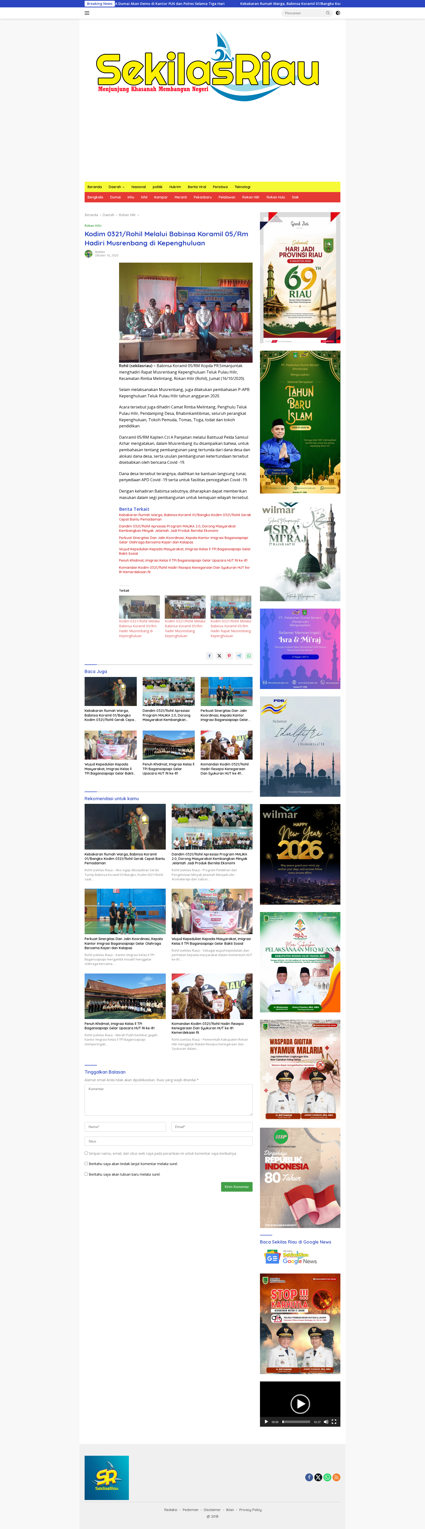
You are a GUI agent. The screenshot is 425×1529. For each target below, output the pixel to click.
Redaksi (100, 252)
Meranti (181, 197)
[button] (328, 13)
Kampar (161, 197)
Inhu (131, 197)
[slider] (296, 1422)
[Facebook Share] (209, 656)
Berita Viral (197, 187)
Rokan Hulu (276, 197)
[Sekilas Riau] (208, 65)
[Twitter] (318, 1477)
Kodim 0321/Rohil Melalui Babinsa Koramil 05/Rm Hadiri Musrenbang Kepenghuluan (185, 628)
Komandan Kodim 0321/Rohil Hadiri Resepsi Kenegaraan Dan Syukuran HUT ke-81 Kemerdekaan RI (185, 569)
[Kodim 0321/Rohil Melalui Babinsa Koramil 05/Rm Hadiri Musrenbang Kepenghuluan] (185, 607)
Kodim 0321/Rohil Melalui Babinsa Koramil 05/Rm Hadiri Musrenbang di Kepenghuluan (139, 628)
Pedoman (190, 1510)
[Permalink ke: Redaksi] (88, 253)
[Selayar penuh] (334, 1421)
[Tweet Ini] (219, 656)
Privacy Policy (250, 1510)
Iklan (230, 1510)
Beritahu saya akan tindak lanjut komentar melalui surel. (133, 1163)
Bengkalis (95, 197)
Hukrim (175, 187)
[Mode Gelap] (337, 13)
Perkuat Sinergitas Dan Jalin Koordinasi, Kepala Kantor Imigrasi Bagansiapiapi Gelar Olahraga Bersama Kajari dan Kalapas (183, 540)
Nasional (139, 187)
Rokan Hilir (251, 197)
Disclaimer (212, 1510)
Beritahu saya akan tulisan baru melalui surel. (124, 1174)
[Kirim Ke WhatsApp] (249, 656)
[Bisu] (326, 1421)
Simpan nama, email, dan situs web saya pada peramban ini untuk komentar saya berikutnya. (163, 1153)
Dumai (115, 197)
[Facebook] (309, 1477)
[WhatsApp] (327, 1477)
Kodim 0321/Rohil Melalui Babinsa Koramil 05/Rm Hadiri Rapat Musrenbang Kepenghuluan (231, 628)
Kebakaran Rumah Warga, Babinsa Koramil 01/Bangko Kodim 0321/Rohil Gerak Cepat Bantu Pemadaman (240, 3)
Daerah (115, 187)
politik (158, 187)
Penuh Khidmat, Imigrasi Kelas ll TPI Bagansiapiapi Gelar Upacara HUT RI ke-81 (183, 560)
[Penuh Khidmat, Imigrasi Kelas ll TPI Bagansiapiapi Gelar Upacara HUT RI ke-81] (169, 745)
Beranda (95, 187)
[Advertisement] (212, 144)
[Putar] (266, 1421)
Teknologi (242, 187)
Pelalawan (227, 197)
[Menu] (88, 13)
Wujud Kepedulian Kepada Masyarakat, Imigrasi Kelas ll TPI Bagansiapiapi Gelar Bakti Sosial (185, 551)
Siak (295, 197)
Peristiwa (220, 187)
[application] (300, 1404)
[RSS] (336, 1477)
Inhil (144, 197)
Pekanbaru (203, 197)
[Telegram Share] (239, 656)
